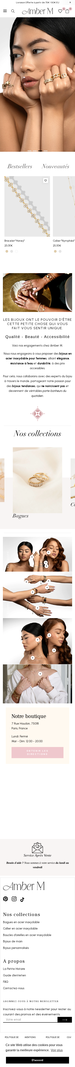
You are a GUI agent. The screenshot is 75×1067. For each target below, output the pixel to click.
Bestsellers (20, 167)
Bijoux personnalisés (16, 948)
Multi (16, 251)
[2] (46, 566)
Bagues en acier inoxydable (21, 922)
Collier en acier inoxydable (20, 928)
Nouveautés (55, 167)
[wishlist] (60, 11)
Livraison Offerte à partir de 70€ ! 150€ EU (37, 2)
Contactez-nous (13, 988)
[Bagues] (37, 480)
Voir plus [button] (57, 1050)
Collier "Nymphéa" (64, 240)
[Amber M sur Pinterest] (5, 899)
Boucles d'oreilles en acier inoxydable (27, 935)
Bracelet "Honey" (14, 240)
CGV (69, 1037)
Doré (6, 251)
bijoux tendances (23, 386)
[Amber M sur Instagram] (14, 899)
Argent (11, 251)
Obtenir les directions (38, 752)
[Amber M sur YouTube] (22, 899)
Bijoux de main (12, 941)
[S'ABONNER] (65, 1020)
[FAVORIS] (45, 180)
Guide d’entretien (14, 975)
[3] (49, 552)
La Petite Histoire (14, 969)
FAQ (5, 981)
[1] (46, 563)
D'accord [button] (37, 1060)
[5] (37, 608)
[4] (32, 557)
